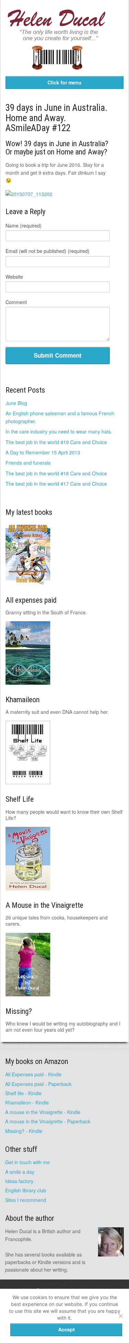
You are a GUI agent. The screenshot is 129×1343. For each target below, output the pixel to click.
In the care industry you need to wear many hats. (59, 431)
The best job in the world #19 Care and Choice (56, 442)
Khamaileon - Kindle (27, 1102)
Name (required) (24, 225)
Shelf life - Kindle (23, 1093)
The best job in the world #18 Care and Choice (56, 473)
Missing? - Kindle (23, 1130)
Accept (66, 1329)
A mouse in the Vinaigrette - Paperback (47, 1121)
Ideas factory (19, 1181)
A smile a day (19, 1171)
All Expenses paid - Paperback (38, 1083)
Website (14, 276)
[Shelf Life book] (57, 73)
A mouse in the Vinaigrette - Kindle (42, 1112)
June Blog (16, 403)
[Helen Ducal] (57, 39)
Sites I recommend (25, 1199)
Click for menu (64, 82)
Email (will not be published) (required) (47, 250)
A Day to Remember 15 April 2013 (43, 452)
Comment (16, 302)
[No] (120, 1315)
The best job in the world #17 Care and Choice (56, 483)
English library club (25, 1190)
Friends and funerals (28, 462)
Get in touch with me (27, 1162)
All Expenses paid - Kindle (33, 1074)
